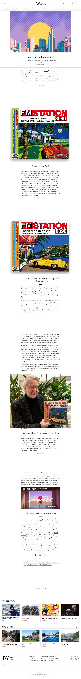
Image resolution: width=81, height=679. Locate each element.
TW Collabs (4, 646)
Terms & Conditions (53, 658)
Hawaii (30, 351)
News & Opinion (24, 620)
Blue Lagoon (53, 483)
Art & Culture (15, 8)
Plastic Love (25, 189)
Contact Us (32, 658)
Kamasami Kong (51, 81)
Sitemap (51, 660)
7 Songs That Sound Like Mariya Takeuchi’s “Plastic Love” (38, 565)
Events (55, 8)
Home (3, 10)
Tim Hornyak (41, 62)
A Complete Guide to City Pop (31, 561)
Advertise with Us (34, 660)
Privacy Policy (52, 656)
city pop (46, 71)
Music (13, 10)
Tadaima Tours (42, 660)
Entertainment (45, 8)
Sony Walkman (28, 521)
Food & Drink (25, 8)
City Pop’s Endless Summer (21, 10)
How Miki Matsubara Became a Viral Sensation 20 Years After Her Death (42, 563)
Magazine (65, 8)
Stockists (41, 658)
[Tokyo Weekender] (10, 660)
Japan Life (6, 8)
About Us (74, 8)
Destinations (35, 8)
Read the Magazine (43, 656)
